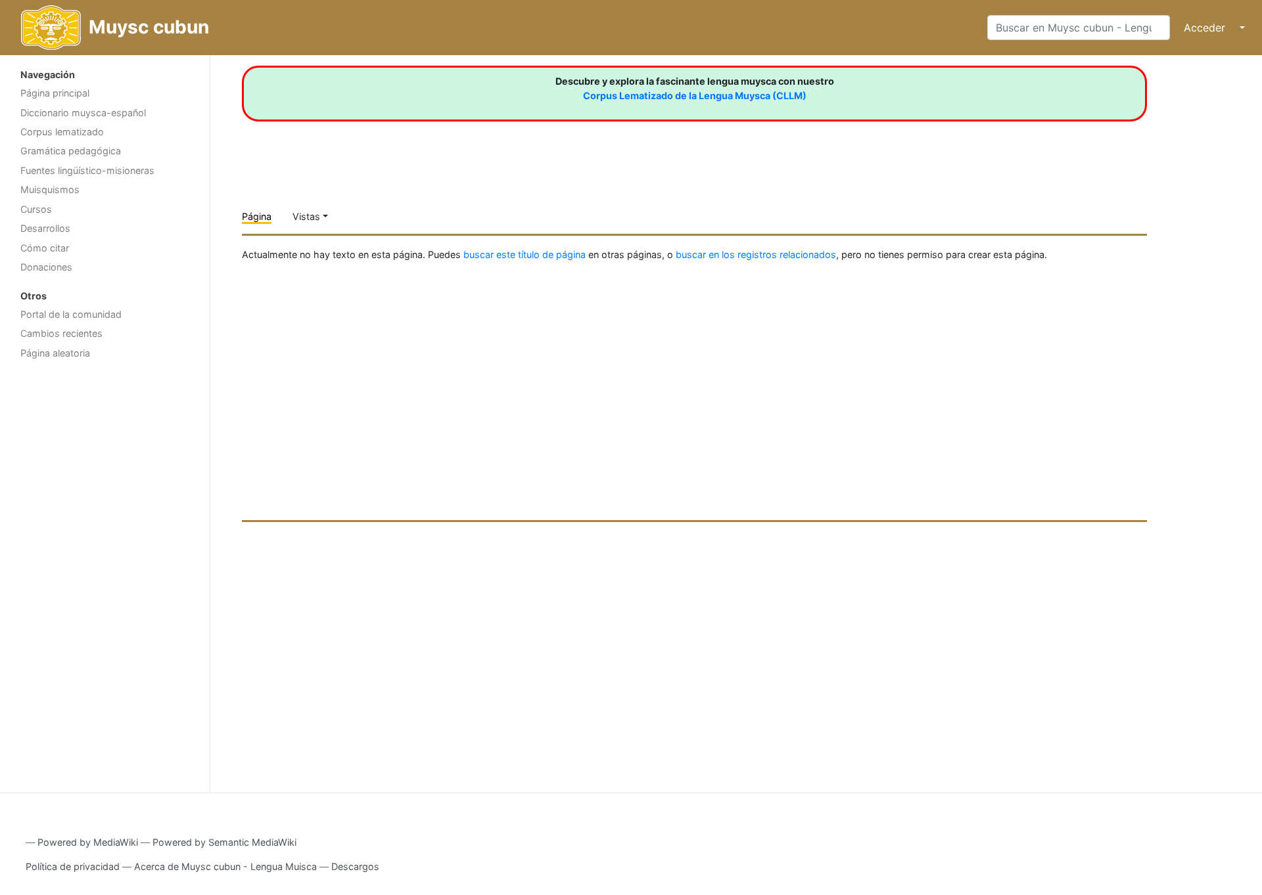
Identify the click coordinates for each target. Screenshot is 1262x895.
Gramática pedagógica (70, 150)
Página (256, 216)
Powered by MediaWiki (87, 842)
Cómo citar (44, 247)
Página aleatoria (55, 353)
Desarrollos (45, 228)
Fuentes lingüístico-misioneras (87, 170)
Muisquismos (50, 189)
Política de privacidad (73, 866)
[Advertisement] (105, 575)
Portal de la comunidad (71, 314)
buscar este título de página (524, 254)
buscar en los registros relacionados (756, 254)
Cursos (36, 209)
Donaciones (46, 267)
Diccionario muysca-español (83, 112)
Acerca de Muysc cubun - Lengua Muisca (225, 866)
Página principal (54, 92)
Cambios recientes (61, 333)
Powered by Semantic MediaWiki (224, 842)
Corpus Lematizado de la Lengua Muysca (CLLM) (694, 95)
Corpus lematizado (62, 131)
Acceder (1204, 27)
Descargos (355, 866)
